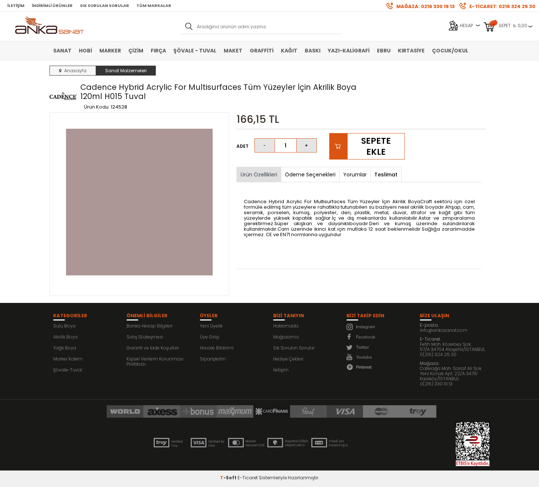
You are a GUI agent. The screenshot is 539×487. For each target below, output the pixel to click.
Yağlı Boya (64, 348)
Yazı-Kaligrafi (349, 50)
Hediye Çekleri (288, 359)
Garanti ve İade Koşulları (152, 348)
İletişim (16, 5)
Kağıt (289, 50)
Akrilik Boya (65, 337)
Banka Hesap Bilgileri (149, 326)
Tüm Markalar (153, 5)
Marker (110, 50)
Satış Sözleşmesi (144, 337)
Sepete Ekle (376, 146)
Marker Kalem (67, 359)
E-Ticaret (248, 478)
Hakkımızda (285, 326)
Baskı (312, 50)
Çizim (135, 50)
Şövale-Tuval (67, 370)
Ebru (383, 50)
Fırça (158, 50)
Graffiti (262, 50)
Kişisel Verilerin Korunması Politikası (154, 361)
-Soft (229, 478)
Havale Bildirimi (217, 348)
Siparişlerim (213, 359)
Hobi (85, 50)
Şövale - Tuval (194, 50)
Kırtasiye (411, 50)
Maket (233, 50)
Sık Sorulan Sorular (104, 5)
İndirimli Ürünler (52, 5)
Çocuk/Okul (450, 50)
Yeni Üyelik (211, 326)
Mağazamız (286, 337)
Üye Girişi (209, 337)
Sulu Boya (64, 326)
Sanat (62, 50)
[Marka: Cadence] (63, 96)
